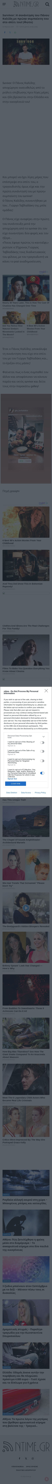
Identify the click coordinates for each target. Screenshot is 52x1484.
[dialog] (26, 742)
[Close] (47, 691)
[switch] (42, 742)
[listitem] (26, 736)
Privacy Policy (40, 793)
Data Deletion (11, 793)
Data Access (26, 793)
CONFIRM (15, 784)
